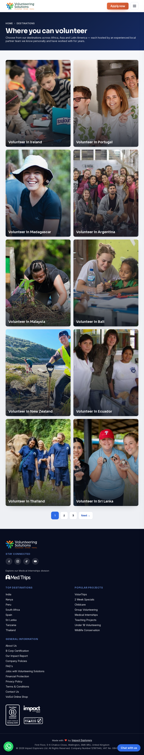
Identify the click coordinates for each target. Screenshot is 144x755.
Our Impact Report (17, 655)
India (8, 594)
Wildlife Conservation (87, 630)
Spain (9, 614)
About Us (11, 645)
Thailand (11, 630)
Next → (85, 515)
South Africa (13, 609)
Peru (8, 604)
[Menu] (134, 6)
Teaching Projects (85, 619)
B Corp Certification (17, 650)
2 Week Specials (84, 599)
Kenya (9, 599)
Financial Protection (17, 676)
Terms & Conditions (17, 686)
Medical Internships (86, 614)
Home (9, 23)
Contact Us (12, 691)
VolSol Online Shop (17, 696)
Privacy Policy (14, 681)
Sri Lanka (11, 619)
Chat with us (129, 748)
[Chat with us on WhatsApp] (8, 746)
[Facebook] (9, 561)
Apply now (117, 6)
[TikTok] (26, 561)
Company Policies (16, 660)
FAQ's (9, 666)
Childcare (80, 604)
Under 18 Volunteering (88, 625)
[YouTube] (35, 561)
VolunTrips (81, 594)
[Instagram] (17, 561)
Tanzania (11, 625)
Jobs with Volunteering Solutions (25, 671)
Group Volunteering (86, 609)
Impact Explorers (82, 740)
